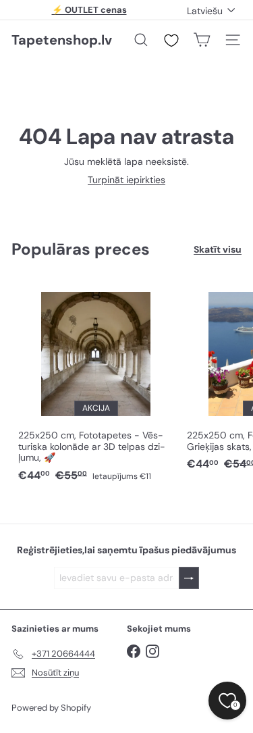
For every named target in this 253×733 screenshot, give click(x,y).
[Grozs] (201, 39)
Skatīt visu (218, 249)
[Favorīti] (171, 40)
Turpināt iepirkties (126, 180)
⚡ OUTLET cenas (89, 10)
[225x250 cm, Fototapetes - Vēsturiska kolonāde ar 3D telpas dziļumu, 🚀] (95, 383)
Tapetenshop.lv (61, 40)
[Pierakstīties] (189, 578)
